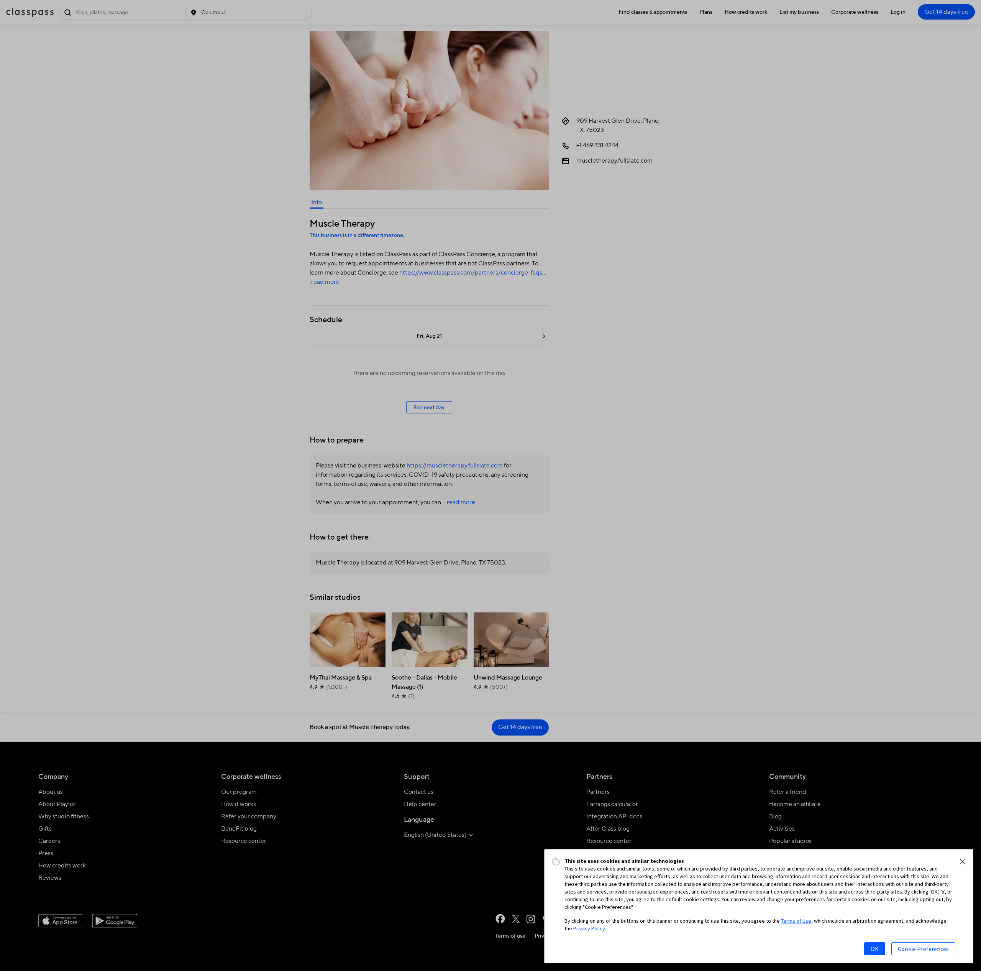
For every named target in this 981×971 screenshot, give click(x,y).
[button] (962, 861)
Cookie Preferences (923, 949)
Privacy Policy (589, 928)
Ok (875, 949)
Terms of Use (796, 920)
